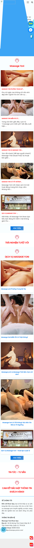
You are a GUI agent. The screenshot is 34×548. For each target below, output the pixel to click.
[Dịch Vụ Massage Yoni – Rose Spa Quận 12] (17, 439)
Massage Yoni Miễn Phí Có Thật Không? (14, 337)
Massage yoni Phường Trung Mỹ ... (13, 89)
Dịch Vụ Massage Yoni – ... (10, 213)
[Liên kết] (8, 2)
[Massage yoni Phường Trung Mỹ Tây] (17, 273)
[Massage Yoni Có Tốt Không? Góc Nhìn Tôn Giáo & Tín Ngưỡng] (17, 399)
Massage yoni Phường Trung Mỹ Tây (13, 289)
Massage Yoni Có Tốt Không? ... (12, 182)
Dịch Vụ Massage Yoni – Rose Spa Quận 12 (15, 451)
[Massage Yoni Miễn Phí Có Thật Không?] (17, 314)
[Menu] (27, 2)
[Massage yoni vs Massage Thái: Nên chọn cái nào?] (17, 355)
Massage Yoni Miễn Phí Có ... (10, 118)
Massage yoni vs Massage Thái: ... (12, 150)
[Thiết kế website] (17, 78)
